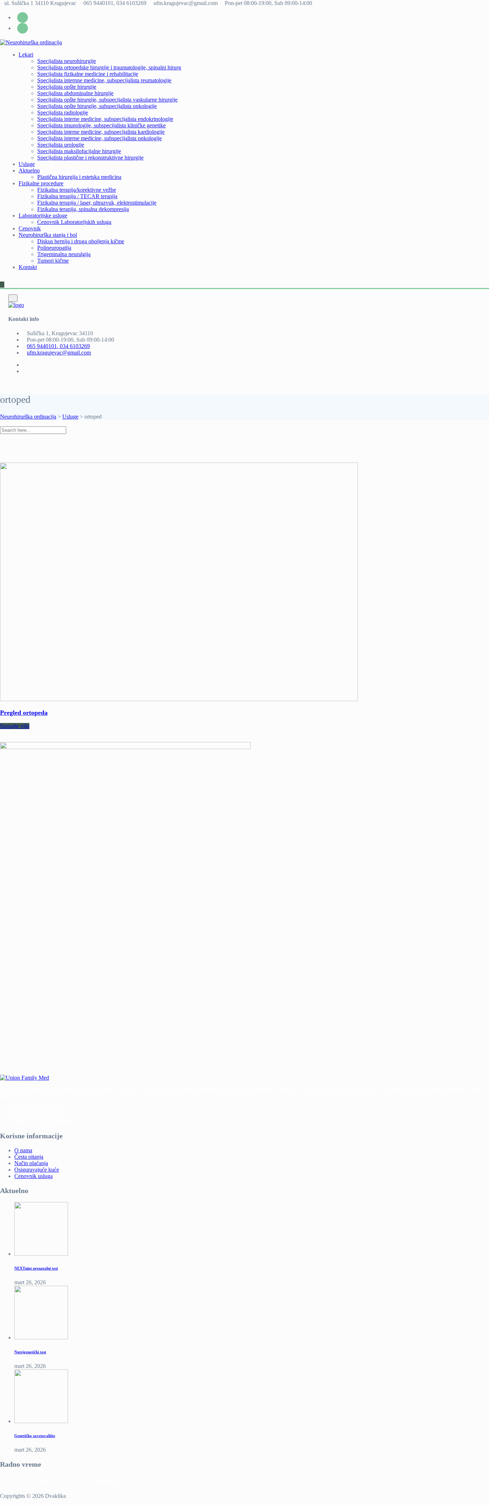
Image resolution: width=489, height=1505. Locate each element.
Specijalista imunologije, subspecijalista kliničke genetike (101, 125)
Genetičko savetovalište (34, 1435)
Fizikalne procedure (41, 183)
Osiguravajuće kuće (36, 1170)
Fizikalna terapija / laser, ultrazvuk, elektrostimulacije (96, 203)
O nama (23, 1150)
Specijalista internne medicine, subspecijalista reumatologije (104, 80)
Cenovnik (30, 228)
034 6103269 (54, 1115)
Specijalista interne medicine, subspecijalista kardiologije (101, 132)
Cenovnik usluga (33, 1176)
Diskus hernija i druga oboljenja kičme (80, 241)
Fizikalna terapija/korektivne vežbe (76, 190)
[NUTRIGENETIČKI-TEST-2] (41, 1337)
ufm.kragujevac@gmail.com (59, 353)
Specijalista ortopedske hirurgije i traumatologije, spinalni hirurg (109, 67)
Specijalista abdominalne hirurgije (75, 93)
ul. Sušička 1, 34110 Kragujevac (42, 1121)
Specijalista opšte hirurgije (66, 87)
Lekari (26, 55)
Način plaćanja (31, 1163)
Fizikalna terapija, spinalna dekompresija (83, 209)
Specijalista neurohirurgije (66, 61)
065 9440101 (21, 1115)
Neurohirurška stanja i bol (48, 235)
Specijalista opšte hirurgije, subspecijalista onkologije (97, 106)
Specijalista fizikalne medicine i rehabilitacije (87, 74)
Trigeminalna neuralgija (64, 254)
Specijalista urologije (60, 145)
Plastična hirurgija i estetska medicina (79, 177)
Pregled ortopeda (24, 712)
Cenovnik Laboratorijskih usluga (74, 222)
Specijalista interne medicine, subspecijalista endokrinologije (105, 119)
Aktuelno (29, 170)
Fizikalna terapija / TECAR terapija (77, 196)
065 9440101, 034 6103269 (58, 346)
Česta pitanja (28, 1157)
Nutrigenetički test (30, 1352)
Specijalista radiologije (62, 112)
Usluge (27, 164)
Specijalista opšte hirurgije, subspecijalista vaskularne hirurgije (107, 100)
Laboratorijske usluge (43, 215)
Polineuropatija (54, 248)
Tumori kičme (53, 261)
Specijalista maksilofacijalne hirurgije (79, 151)
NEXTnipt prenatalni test (36, 1268)
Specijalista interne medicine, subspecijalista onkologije (99, 138)
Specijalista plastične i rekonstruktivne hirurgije (90, 158)
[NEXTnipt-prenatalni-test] (41, 1254)
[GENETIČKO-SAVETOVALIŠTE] (41, 1421)
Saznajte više (14, 726)
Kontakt (28, 267)
